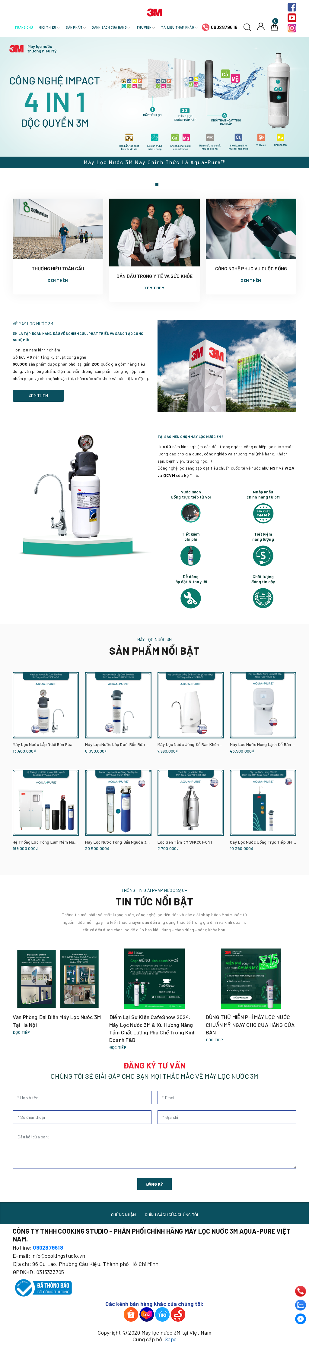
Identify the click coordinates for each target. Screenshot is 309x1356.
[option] (154, 113)
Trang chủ (23, 27)
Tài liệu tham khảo (178, 27)
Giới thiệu (48, 27)
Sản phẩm (74, 27)
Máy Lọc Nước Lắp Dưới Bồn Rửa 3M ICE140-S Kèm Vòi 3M (66, 744)
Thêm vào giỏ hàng (27, 759)
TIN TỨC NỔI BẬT (154, 901)
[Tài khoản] (261, 26)
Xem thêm (58, 280)
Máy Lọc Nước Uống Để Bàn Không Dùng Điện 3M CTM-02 (210, 744)
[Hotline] (300, 1291)
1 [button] (152, 184)
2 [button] (156, 184)
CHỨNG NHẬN (123, 1214)
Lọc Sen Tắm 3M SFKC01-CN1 (185, 842)
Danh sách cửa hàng (109, 27)
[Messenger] (300, 1319)
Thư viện (144, 27)
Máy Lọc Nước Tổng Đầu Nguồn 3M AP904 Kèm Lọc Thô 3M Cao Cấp (147, 842)
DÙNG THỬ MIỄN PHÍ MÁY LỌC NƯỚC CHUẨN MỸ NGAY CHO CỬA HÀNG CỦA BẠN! (250, 1024)
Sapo (171, 1339)
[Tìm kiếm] (247, 26)
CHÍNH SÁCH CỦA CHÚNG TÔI (171, 1214)
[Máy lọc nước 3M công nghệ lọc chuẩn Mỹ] (154, 113)
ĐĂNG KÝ (154, 1184)
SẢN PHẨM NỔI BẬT (154, 650)
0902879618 (224, 27)
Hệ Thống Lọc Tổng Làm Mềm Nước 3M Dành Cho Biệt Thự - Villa (72, 842)
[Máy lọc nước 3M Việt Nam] (154, 11)
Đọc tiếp (21, 1032)
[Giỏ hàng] (274, 26)
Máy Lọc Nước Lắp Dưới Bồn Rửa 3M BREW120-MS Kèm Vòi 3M (142, 744)
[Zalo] (300, 1305)
